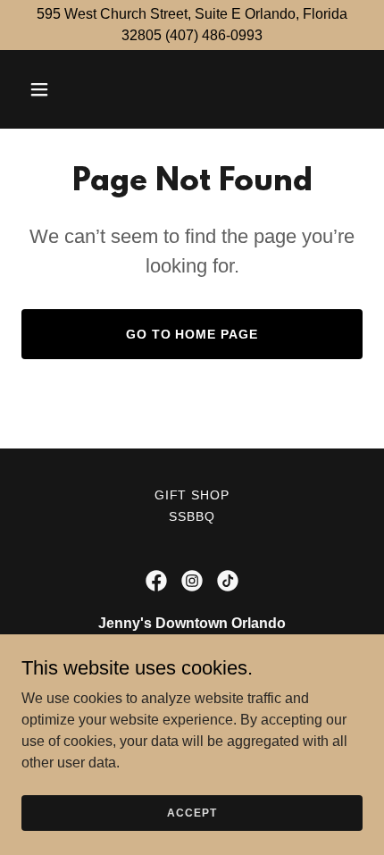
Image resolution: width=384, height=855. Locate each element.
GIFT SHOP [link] (192, 495)
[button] (60, 89)
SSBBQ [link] (192, 516)
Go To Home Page (192, 334)
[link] (156, 581)
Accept (191, 812)
